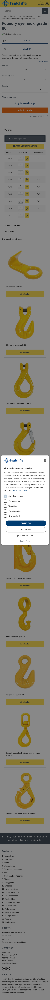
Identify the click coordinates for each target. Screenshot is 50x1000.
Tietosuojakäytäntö (20, 490)
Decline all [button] (26, 530)
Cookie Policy (25, 541)
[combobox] (45, 460)
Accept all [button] (26, 523)
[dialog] (25, 500)
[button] (25, 535)
